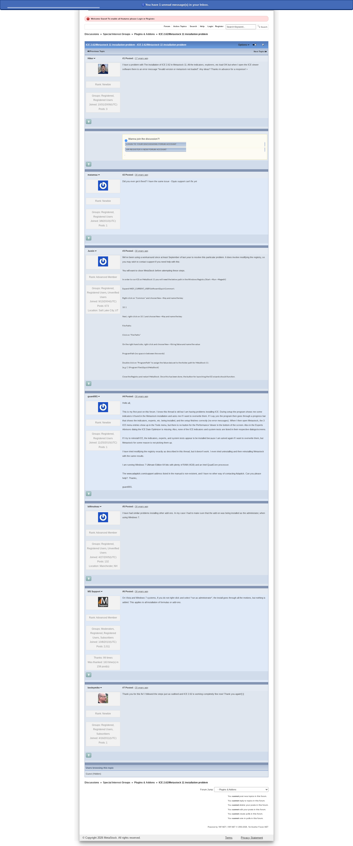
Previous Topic (97, 51)
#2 (123, 175)
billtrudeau (93, 506)
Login (140, 19)
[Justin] (103, 265)
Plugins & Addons (144, 34)
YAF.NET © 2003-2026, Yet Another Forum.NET (248, 827)
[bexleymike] (103, 702)
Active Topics (180, 26)
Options (242, 44)
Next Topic (259, 51)
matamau (93, 175)
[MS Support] (103, 606)
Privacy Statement (252, 837)
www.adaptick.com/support (140, 473)
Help (202, 26)
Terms (228, 837)
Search (193, 26)
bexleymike (94, 687)
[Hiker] (103, 73)
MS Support (94, 591)
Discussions (92, 34)
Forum (167, 26)
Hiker (90, 58)
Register (150, 19)
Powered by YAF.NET (217, 827)
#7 (123, 687)
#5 (123, 506)
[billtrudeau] (103, 521)
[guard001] (103, 411)
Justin (91, 251)
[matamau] (103, 189)
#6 (123, 591)
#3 (123, 251)
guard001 (93, 396)
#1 (123, 58)
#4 (123, 396)
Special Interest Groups (116, 34)
